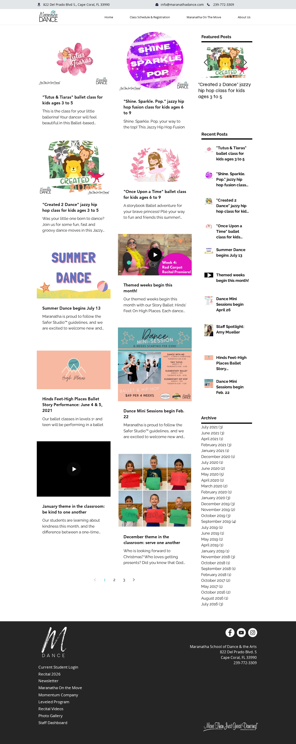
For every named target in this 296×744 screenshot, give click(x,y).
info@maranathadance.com (182, 4)
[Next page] (134, 580)
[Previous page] (95, 580)
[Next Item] (245, 62)
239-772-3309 (223, 4)
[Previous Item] (206, 62)
